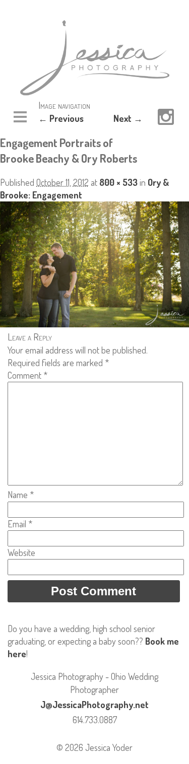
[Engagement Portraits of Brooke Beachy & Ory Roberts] (94, 323)
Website (21, 552)
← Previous (61, 118)
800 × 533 (118, 182)
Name (21, 494)
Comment (27, 375)
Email (20, 523)
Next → (128, 118)
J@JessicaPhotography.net (94, 704)
